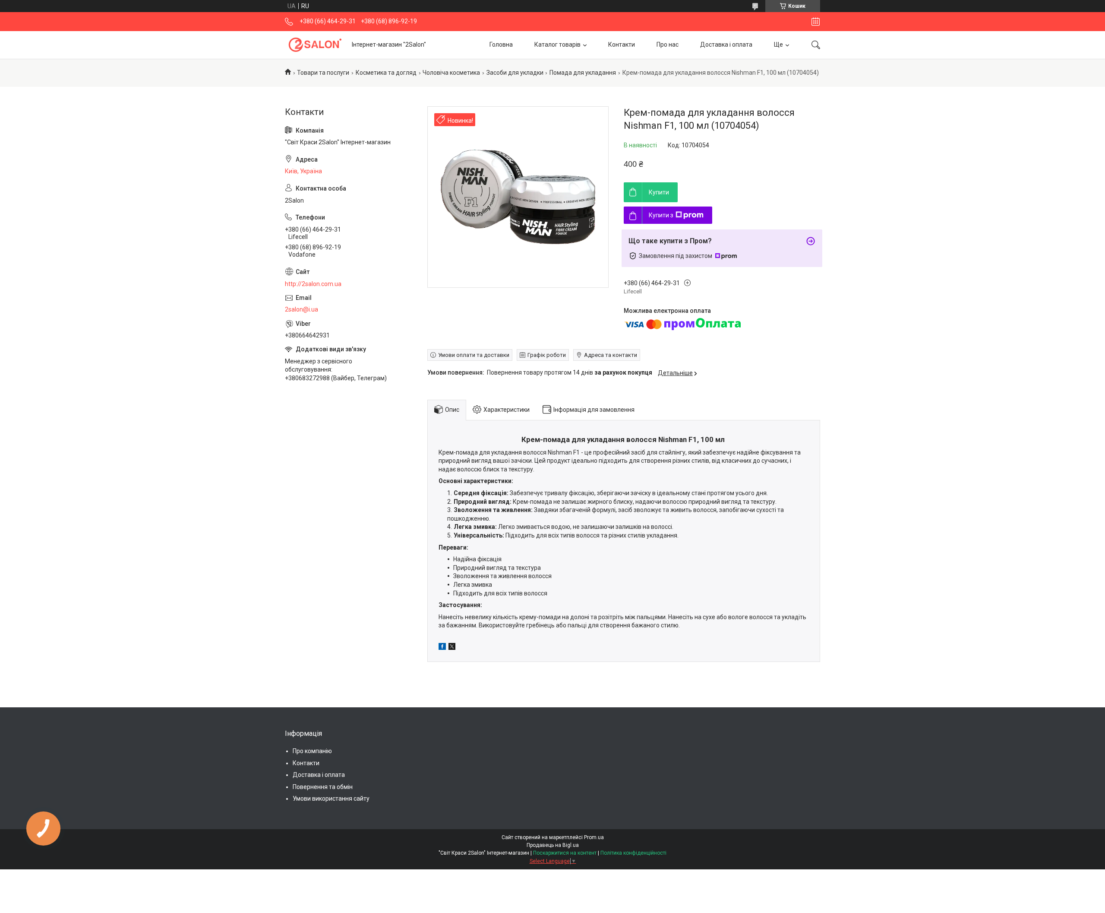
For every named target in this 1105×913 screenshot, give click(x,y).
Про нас (668, 44)
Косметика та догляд (386, 72)
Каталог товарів (557, 44)
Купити (659, 192)
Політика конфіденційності (633, 853)
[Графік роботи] (815, 21)
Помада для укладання (582, 72)
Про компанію (312, 751)
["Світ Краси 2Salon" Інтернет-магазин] (315, 44)
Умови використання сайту (331, 798)
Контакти (621, 44)
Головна (501, 44)
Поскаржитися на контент (565, 853)
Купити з (661, 215)
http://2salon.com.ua (313, 283)
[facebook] (442, 647)
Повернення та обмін (323, 786)
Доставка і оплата (726, 44)
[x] (451, 647)
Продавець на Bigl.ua (553, 845)
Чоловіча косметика (451, 72)
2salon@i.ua (301, 309)
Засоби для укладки (514, 72)
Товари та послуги (323, 72)
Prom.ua (594, 837)
